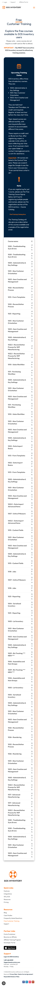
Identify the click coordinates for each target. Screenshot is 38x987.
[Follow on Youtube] (33, 982)
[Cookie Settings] (4, 983)
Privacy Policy (13, 974)
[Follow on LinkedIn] (27, 982)
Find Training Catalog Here (18, 214)
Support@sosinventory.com (12, 962)
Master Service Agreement (25, 974)
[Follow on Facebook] (23, 982)
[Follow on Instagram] (30, 982)
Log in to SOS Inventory (11, 957)
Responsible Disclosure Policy (11, 976)
